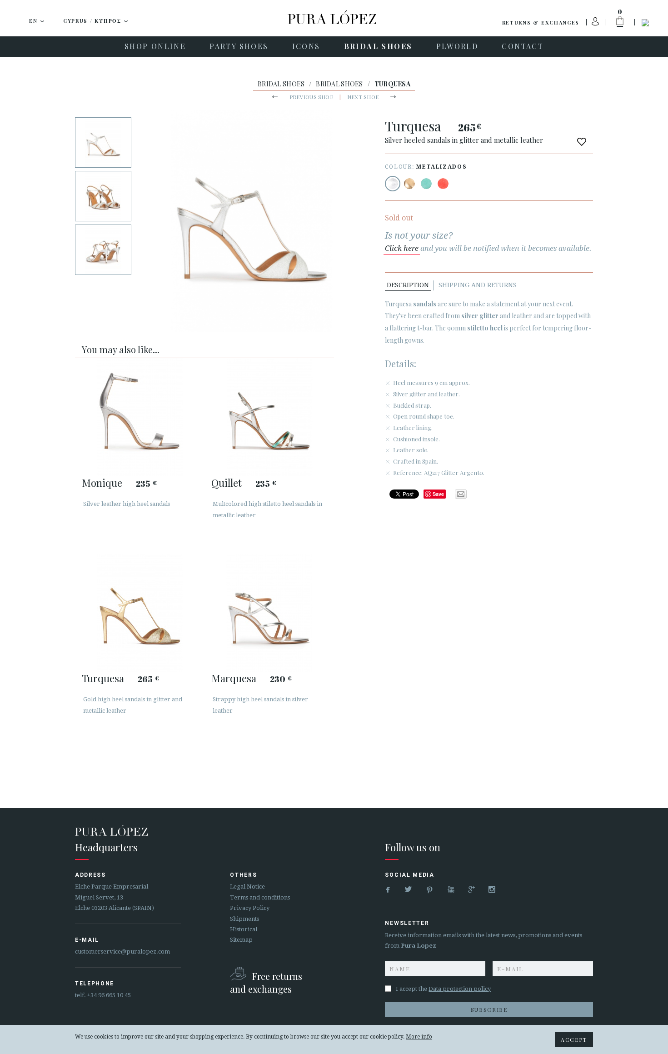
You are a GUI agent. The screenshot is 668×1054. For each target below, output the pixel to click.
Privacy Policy (249, 907)
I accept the (443, 988)
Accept (574, 1039)
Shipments (244, 918)
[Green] (426, 183)
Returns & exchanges (540, 22)
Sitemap (241, 939)
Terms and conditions (260, 897)
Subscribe (489, 1009)
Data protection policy (460, 988)
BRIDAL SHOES (281, 84)
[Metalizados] (392, 183)
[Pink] (443, 183)
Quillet (226, 483)
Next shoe (363, 96)
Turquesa (103, 678)
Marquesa (233, 678)
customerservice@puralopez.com (122, 951)
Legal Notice (247, 886)
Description (408, 285)
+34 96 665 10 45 (109, 995)
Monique (102, 483)
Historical (243, 929)
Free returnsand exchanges (266, 982)
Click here (402, 248)
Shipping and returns (478, 285)
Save (438, 493)
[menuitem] (155, 46)
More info (419, 1037)
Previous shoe (311, 96)
